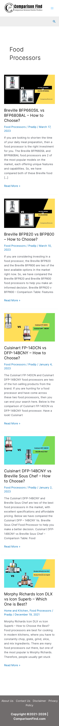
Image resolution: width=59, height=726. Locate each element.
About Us (7, 700)
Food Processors (15, 126)
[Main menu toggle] (52, 8)
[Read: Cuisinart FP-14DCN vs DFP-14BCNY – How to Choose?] (29, 327)
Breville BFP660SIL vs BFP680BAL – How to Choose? (24, 115)
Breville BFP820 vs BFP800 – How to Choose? (29, 237)
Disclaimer (39, 700)
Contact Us (23, 700)
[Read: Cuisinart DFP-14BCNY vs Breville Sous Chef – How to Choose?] (29, 450)
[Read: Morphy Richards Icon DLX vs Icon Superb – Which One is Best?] (29, 573)
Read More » (12, 186)
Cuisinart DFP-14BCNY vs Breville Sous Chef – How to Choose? (27, 476)
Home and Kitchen (16, 610)
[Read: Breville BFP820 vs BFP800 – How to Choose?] (29, 213)
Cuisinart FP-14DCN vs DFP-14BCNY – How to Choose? (25, 352)
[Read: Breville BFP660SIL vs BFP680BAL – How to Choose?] (29, 89)
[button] (54, 21)
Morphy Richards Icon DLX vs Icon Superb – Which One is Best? (28, 599)
